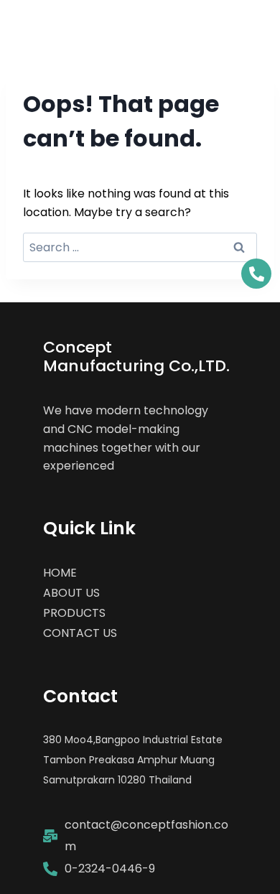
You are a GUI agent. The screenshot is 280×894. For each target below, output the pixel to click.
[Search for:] (140, 247)
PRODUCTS (74, 613)
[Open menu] (253, 23)
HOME (60, 572)
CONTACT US (80, 633)
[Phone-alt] (256, 274)
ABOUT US (71, 593)
